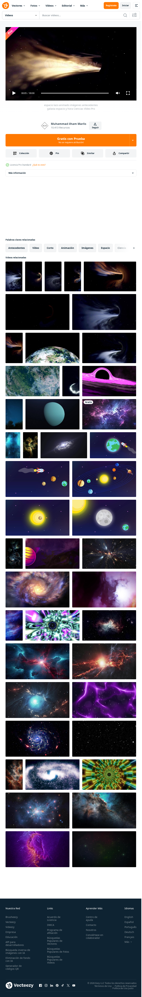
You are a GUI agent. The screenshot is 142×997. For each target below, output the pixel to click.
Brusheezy (12, 915)
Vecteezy (11, 920)
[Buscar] (125, 15)
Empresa (11, 930)
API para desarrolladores (15, 942)
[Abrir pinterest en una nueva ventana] (57, 983)
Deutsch (126, 930)
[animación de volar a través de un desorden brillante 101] (37, 737)
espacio (105, 246)
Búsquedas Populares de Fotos (54, 950)
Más (82, 5)
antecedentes (16, 246)
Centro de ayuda (90, 917)
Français (127, 935)
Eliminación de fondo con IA (14, 958)
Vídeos (50, 5)
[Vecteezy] (5, 5)
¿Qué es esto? (39, 164)
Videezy (10, 925)
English (126, 915)
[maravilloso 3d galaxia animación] (37, 588)
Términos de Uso (100, 984)
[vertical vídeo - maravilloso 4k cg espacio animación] (13, 444)
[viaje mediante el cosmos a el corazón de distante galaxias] (109, 624)
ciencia (122, 246)
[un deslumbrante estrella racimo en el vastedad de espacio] (30, 444)
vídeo (35, 246)
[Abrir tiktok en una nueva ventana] (62, 983)
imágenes (87, 246)
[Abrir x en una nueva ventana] (68, 983)
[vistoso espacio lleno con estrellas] (109, 413)
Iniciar (125, 5)
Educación (11, 935)
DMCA (50, 923)
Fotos (33, 5)
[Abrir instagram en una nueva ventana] (46, 983)
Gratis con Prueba (71, 140)
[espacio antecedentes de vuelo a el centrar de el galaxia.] (109, 552)
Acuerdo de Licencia (53, 917)
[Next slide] (128, 246)
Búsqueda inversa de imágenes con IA (17, 950)
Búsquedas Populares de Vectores (54, 939)
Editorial (67, 5)
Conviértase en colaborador (93, 935)
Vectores (17, 5)
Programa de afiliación (53, 930)
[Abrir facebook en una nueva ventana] (40, 983)
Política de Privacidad (123, 984)
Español (126, 920)
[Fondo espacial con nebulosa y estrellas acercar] (104, 848)
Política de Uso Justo (120, 986)
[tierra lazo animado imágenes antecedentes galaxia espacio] (52, 346)
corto (50, 246)
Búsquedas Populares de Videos (54, 961)
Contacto (89, 923)
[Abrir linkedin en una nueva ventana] (51, 983)
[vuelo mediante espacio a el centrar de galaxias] (37, 660)
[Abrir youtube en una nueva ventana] (73, 983)
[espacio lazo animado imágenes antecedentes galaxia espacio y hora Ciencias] (14, 275)
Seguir (95, 127)
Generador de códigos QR (14, 966)
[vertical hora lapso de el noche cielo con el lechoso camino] (14, 413)
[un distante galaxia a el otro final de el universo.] (37, 809)
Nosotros (89, 928)
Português (128, 925)
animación (67, 246)
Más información (17, 171)
